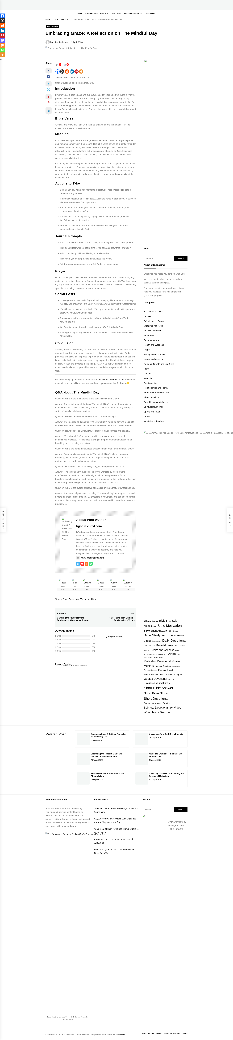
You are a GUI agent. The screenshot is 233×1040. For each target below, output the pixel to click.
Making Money (158, 657)
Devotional (149, 645)
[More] (81, 71)
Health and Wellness (154, 345)
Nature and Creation (153, 359)
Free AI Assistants (133, 13)
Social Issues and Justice (156, 402)
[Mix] (2, 45)
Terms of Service (172, 1034)
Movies (176, 661)
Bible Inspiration (169, 620)
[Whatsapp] (2, 50)
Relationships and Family (156, 388)
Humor (147, 350)
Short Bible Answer (158, 688)
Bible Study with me (158, 635)
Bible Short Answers (156, 630)
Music (147, 665)
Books (147, 640)
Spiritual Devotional (153, 407)
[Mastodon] (2, 40)
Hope (177, 650)
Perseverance (176, 666)
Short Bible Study (156, 693)
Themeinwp (120, 1034)
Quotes (147, 373)
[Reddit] (67, 71)
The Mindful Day (88, 599)
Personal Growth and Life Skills (159, 364)
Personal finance (150, 670)
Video (177, 707)
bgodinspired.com (59, 42)
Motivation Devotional (157, 661)
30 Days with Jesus (153, 311)
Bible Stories (173, 631)
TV (171, 707)
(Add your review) (114, 636)
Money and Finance (153, 354)
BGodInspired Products (96, 13)
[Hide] (1, 60)
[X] (62, 71)
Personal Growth (165, 670)
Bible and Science (151, 621)
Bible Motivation (170, 626)
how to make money (150, 654)
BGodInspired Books (154, 321)
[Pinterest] (76, 71)
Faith (176, 646)
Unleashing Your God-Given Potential (166, 734)
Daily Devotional (174, 640)
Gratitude (146, 650)
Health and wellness (162, 650)
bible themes (179, 636)
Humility (160, 654)
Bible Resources (152, 330)
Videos (147, 416)
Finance (182, 646)
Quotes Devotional (155, 678)
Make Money (148, 657)
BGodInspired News (153, 326)
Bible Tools (149, 335)
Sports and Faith (152, 412)
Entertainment (150, 340)
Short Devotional (52, 26)
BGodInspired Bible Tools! (111, 379)
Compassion (156, 641)
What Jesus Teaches (154, 421)
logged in (68, 665)
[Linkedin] (72, 71)
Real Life (148, 378)
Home (80, 13)
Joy (165, 654)
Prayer (147, 369)
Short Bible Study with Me (156, 392)
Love (179, 654)
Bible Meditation (150, 626)
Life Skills (171, 654)
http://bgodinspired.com (92, 558)
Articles (147, 316)
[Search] (178, 13)
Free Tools (116, 13)
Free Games (150, 13)
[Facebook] (57, 71)
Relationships (150, 383)
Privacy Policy (155, 1034)
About (184, 1034)
